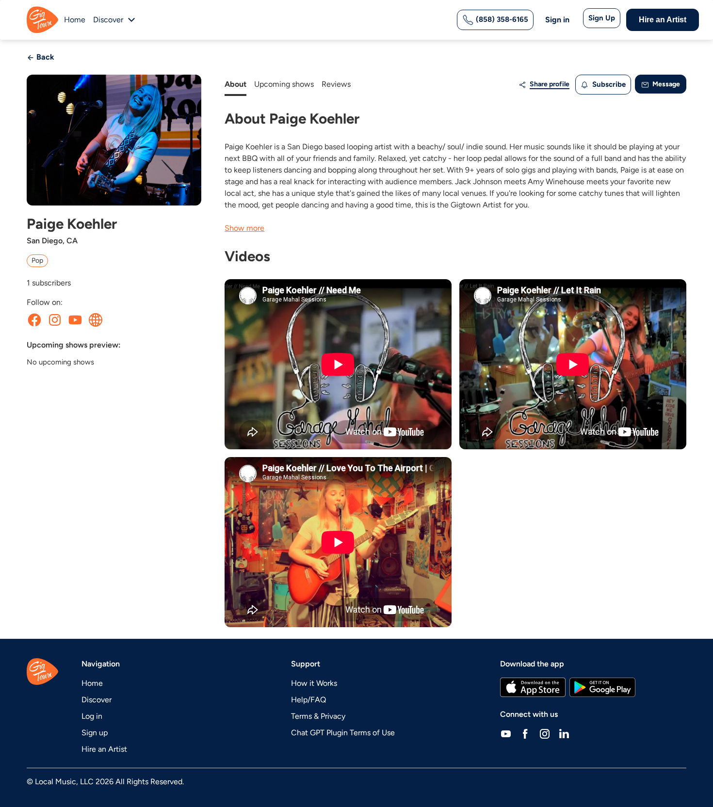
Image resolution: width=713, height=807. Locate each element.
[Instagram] (544, 734)
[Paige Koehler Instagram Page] (55, 320)
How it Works (314, 683)
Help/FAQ (308, 699)
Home (74, 19)
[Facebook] (525, 734)
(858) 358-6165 (501, 19)
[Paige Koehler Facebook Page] (34, 320)
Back (44, 57)
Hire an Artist (662, 20)
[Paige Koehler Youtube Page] (75, 320)
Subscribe (608, 84)
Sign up (94, 732)
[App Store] (532, 687)
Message (665, 84)
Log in (91, 716)
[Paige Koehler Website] (95, 320)
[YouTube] (506, 734)
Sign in (557, 19)
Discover (96, 699)
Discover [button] (108, 19)
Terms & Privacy (318, 716)
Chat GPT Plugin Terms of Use (343, 732)
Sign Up (601, 18)
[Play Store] (602, 687)
